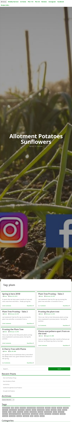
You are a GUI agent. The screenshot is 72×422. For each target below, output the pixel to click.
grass (47, 410)
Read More (30, 305)
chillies (60, 408)
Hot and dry (6, 384)
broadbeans (40, 408)
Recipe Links (5, 5)
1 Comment (43, 305)
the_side (19, 416)
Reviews (44, 2)
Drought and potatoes (9, 391)
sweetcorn (48, 414)
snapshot (61, 412)
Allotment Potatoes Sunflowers (36, 138)
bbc (12, 408)
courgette (21, 410)
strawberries (25, 414)
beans (16, 408)
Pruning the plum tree (48, 311)
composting (13, 410)
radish (26, 412)
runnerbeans (48, 412)
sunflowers (34, 414)
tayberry (62, 414)
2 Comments (43, 325)
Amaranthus (6, 408)
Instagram (52, 2)
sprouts (5, 414)
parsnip (5, 412)
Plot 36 (37, 2)
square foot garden (14, 414)
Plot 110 (30, 2)
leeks (59, 410)
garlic (34, 410)
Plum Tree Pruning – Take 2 (51, 293)
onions (65, 410)
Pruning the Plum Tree (12, 329)
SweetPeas (55, 414)
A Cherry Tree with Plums (14, 349)
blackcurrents (31, 408)
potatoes (20, 412)
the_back (5, 416)
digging (28, 410)
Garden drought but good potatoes (12, 387)
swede (41, 414)
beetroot (22, 408)
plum (14, 412)
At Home (23, 2)
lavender (53, 410)
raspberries (33, 412)
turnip (36, 416)
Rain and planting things (9, 378)
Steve (5, 296)
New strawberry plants (9, 381)
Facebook (60, 2)
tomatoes (26, 416)
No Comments (7, 305)
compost (5, 410)
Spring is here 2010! (11, 293)
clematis (65, 408)
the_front (12, 416)
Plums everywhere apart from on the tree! (54, 332)
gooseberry (41, 410)
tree (32, 416)
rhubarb (40, 412)
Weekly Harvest (13, 2)
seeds (54, 412)
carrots (47, 408)
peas (10, 412)
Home (4, 2)
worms (42, 416)
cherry (54, 408)
